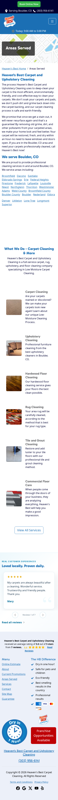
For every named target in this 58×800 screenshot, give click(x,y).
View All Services (29, 530)
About (5, 669)
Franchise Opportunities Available (44, 735)
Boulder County (11, 194)
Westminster (46, 187)
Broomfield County (39, 190)
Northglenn (17, 187)
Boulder (26, 194)
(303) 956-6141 (45, 10)
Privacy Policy (41, 781)
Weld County (19, 190)
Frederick (20, 183)
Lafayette (33, 183)
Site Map (7, 694)
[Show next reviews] (43, 615)
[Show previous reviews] (15, 615)
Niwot (5, 187)
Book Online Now (29, 4)
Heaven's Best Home (14, 68)
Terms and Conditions (21, 781)
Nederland (39, 194)
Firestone (7, 183)
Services (6, 684)
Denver (6, 200)
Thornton (31, 187)
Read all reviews (12, 622)
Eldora (51, 194)
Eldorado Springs (12, 179)
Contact (6, 689)
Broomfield (8, 176)
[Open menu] (52, 21)
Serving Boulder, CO (20, 10)
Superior (7, 204)
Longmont (43, 200)
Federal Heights (39, 179)
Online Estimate (11, 664)
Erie (26, 179)
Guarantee (8, 699)
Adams (6, 190)
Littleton (17, 200)
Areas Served (9, 679)
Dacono (21, 176)
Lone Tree (29, 200)
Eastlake (33, 176)
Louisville (45, 183)
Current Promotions (14, 674)
